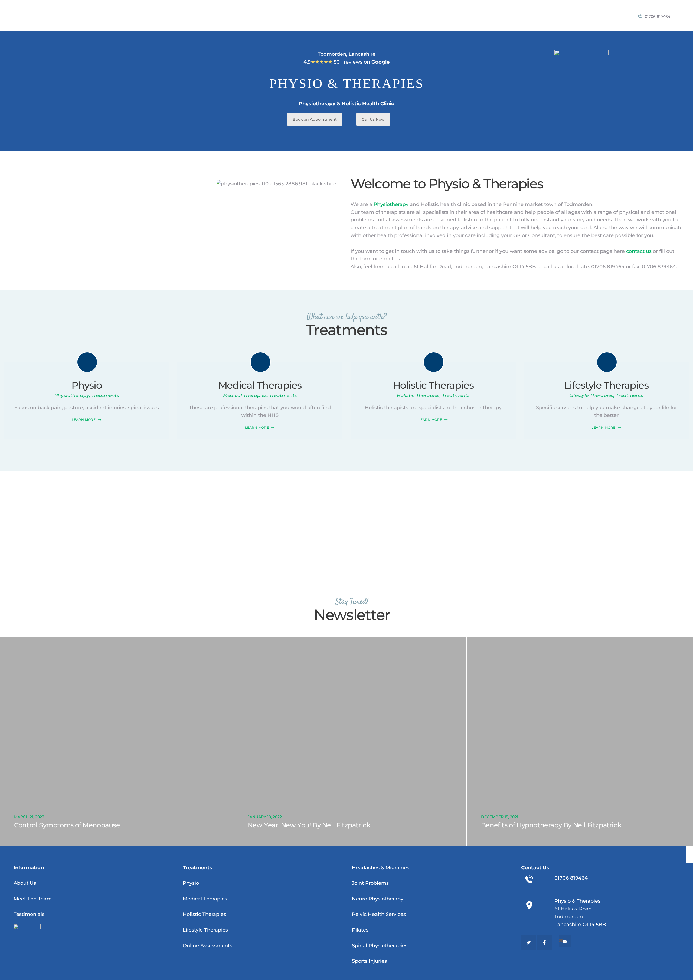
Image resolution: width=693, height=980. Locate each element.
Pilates (360, 930)
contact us (639, 251)
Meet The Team (33, 899)
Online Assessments (207, 946)
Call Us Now (373, 119)
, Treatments (104, 395)
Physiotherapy (391, 204)
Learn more (84, 420)
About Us (25, 883)
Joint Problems (370, 883)
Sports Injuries (369, 961)
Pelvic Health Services (379, 914)
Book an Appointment (315, 119)
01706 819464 (571, 878)
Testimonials (29, 914)
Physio (86, 385)
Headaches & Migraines (380, 868)
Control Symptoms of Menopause (67, 825)
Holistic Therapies (433, 385)
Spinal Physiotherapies (379, 946)
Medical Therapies (260, 385)
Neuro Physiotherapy (377, 899)
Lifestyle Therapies (606, 385)
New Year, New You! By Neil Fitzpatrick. (310, 825)
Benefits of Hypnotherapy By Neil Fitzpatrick (551, 825)
